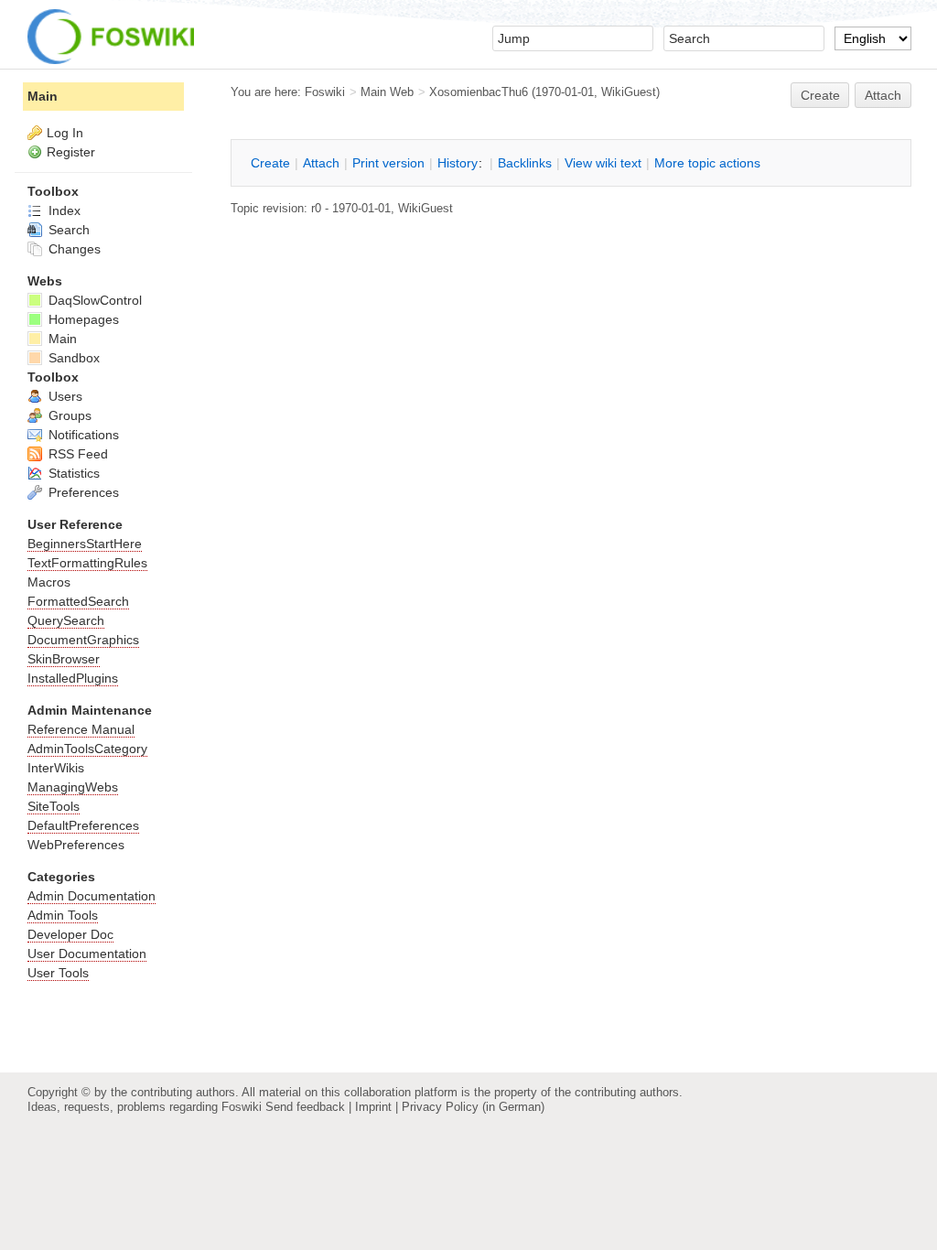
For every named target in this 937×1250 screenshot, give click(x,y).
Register (71, 152)
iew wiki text (603, 163)
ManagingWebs (72, 787)
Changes (73, 249)
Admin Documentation (91, 896)
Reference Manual (81, 729)
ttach (321, 163)
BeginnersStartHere (84, 543)
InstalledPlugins (72, 678)
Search (67, 229)
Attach (883, 95)
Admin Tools (62, 915)
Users (63, 396)
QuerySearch (65, 620)
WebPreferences (75, 844)
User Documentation (86, 953)
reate (820, 95)
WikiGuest (628, 92)
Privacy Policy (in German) (473, 1107)
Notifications (82, 434)
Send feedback (305, 1107)
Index (63, 210)
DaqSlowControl (93, 300)
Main (42, 96)
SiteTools (53, 806)
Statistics (72, 473)
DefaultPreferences (83, 825)
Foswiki (325, 92)
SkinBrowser (63, 659)
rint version (388, 163)
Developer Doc (70, 934)
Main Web (387, 92)
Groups (68, 415)
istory (457, 163)
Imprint (373, 1107)
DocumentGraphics (83, 639)
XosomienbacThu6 (478, 92)
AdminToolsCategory (87, 748)
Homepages (82, 319)
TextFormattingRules (87, 562)
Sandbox (72, 357)
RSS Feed (76, 454)
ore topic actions (707, 163)
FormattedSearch (78, 601)
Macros (48, 582)
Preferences (82, 492)
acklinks (525, 163)
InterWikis (55, 767)
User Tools (58, 972)
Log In (65, 132)
